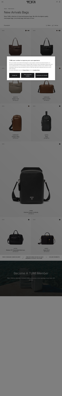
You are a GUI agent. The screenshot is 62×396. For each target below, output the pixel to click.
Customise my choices (41, 75)
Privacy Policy (26, 70)
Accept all (14, 75)
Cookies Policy (36, 70)
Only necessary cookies (27, 75)
